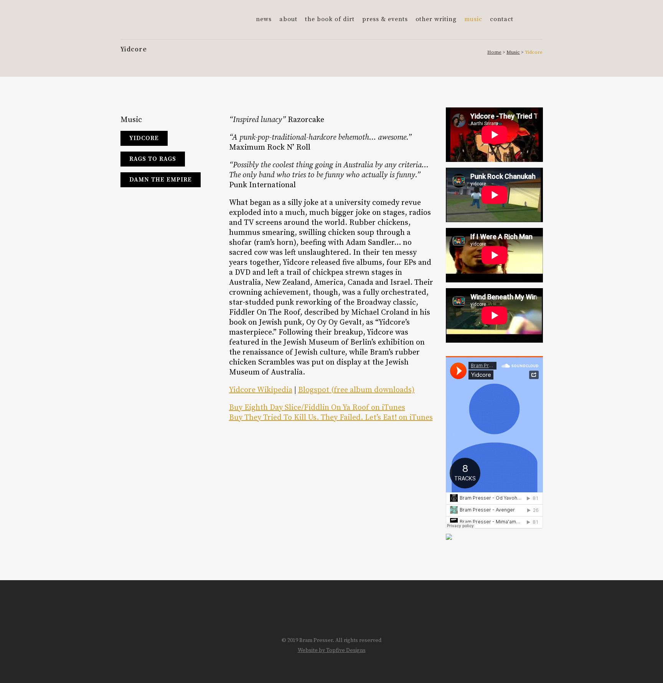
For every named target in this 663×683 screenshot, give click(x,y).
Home (494, 52)
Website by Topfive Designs (332, 650)
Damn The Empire (160, 179)
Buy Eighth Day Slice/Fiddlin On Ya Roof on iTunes (317, 407)
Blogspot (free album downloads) (356, 390)
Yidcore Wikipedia (260, 390)
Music (513, 52)
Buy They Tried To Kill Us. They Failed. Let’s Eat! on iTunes (331, 417)
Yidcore (144, 138)
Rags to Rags (152, 159)
